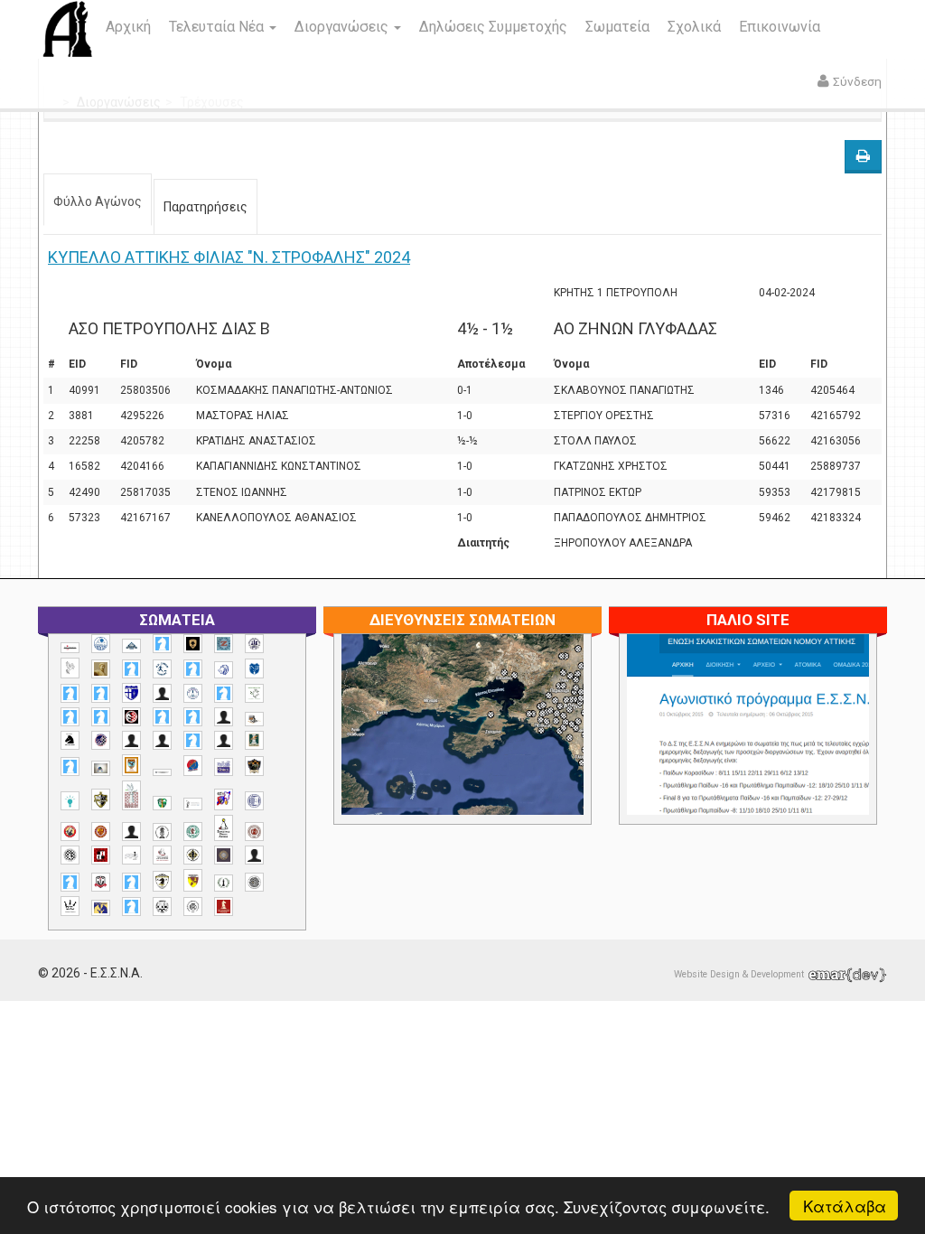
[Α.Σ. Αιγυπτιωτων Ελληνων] (70, 716)
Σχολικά (694, 26)
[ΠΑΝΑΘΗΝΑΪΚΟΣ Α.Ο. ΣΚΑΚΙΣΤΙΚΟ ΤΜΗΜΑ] (162, 803)
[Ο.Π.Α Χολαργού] (70, 800)
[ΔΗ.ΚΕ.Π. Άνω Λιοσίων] (254, 740)
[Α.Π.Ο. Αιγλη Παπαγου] (224, 693)
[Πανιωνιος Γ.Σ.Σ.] (224, 799)
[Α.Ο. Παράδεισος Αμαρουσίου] (101, 693)
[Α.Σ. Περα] (193, 716)
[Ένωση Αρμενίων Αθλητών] (193, 765)
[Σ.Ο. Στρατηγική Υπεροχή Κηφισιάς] (131, 882)
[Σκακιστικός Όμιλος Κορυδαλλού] (193, 906)
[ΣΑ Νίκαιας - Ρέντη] (224, 883)
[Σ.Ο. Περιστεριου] (70, 882)
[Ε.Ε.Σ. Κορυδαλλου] (70, 766)
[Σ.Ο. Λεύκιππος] (162, 855)
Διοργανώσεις (343, 26)
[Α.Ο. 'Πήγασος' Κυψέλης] (70, 668)
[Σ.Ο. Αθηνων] (224, 828)
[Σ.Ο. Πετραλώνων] (101, 882)
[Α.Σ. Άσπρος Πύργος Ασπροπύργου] (101, 716)
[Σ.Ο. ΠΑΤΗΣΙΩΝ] (254, 855)
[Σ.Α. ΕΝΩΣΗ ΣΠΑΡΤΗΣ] (101, 831)
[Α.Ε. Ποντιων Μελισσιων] (162, 643)
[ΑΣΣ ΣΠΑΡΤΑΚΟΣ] (162, 740)
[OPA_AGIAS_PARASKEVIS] (70, 647)
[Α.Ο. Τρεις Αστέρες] (162, 693)
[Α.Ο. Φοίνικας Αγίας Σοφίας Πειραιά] (193, 693)
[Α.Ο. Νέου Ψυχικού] (70, 693)
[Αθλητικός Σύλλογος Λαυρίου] (70, 741)
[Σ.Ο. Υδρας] (162, 881)
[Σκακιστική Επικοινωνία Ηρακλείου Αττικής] (70, 906)
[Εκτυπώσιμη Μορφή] (863, 156)
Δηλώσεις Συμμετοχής (493, 26)
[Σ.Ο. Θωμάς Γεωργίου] (101, 855)
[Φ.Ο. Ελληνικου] (224, 906)
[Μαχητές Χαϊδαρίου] (254, 766)
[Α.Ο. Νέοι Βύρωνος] (254, 668)
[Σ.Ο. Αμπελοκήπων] (254, 831)
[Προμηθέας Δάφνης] (70, 831)
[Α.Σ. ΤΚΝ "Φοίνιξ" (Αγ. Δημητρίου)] (224, 716)
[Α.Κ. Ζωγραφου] (224, 643)
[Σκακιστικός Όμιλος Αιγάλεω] (162, 906)
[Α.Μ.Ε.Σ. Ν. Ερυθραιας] (254, 643)
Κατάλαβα (844, 1205)
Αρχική (128, 26)
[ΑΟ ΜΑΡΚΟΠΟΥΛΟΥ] (101, 740)
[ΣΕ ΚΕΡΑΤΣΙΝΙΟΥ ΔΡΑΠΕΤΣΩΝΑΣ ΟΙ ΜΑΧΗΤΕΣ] (254, 882)
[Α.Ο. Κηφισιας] (193, 668)
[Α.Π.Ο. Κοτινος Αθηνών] (254, 693)
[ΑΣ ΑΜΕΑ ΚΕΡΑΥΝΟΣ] (131, 740)
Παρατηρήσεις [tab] (206, 207)
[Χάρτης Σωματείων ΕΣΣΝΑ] (534, 745)
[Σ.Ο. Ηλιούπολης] (70, 855)
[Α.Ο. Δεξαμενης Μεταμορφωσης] (131, 668)
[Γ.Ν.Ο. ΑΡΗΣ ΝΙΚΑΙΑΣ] (224, 740)
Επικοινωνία (779, 26)
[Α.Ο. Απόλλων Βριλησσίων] (101, 668)
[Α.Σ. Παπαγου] (162, 716)
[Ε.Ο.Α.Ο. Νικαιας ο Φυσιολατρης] (101, 768)
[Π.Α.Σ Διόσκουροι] (101, 799)
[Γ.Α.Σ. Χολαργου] (193, 740)
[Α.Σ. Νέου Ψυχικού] (131, 716)
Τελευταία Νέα (218, 26)
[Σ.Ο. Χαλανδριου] (193, 880)
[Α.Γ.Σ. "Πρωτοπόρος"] (131, 646)
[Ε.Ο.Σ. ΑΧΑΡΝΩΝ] (131, 765)
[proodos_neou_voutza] (101, 643)
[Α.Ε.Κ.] (193, 643)
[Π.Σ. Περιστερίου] (131, 795)
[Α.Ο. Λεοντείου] (224, 669)
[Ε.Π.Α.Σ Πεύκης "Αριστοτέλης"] (162, 772)
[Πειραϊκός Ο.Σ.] (254, 800)
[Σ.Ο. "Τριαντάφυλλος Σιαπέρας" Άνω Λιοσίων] (193, 831)
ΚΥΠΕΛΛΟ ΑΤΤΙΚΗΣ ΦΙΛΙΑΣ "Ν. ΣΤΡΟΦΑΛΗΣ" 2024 (229, 257)
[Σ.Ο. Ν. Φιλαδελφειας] (193, 855)
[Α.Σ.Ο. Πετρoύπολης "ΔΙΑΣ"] (254, 718)
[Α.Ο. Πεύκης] (131, 693)
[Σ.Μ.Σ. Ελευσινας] (162, 832)
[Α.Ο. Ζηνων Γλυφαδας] (162, 668)
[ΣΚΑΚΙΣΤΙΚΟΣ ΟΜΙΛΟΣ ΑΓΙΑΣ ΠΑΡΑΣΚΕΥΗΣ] (131, 906)
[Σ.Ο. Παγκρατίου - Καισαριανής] (224, 855)
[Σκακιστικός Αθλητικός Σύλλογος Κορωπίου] (101, 907)
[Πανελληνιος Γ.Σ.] (193, 804)
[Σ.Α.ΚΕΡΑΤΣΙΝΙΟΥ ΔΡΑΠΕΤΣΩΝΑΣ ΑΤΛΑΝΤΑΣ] (131, 831)
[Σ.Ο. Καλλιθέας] (131, 855)
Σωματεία (617, 26)
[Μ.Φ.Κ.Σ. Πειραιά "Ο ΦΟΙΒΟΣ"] (224, 767)
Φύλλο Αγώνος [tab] (97, 201)
